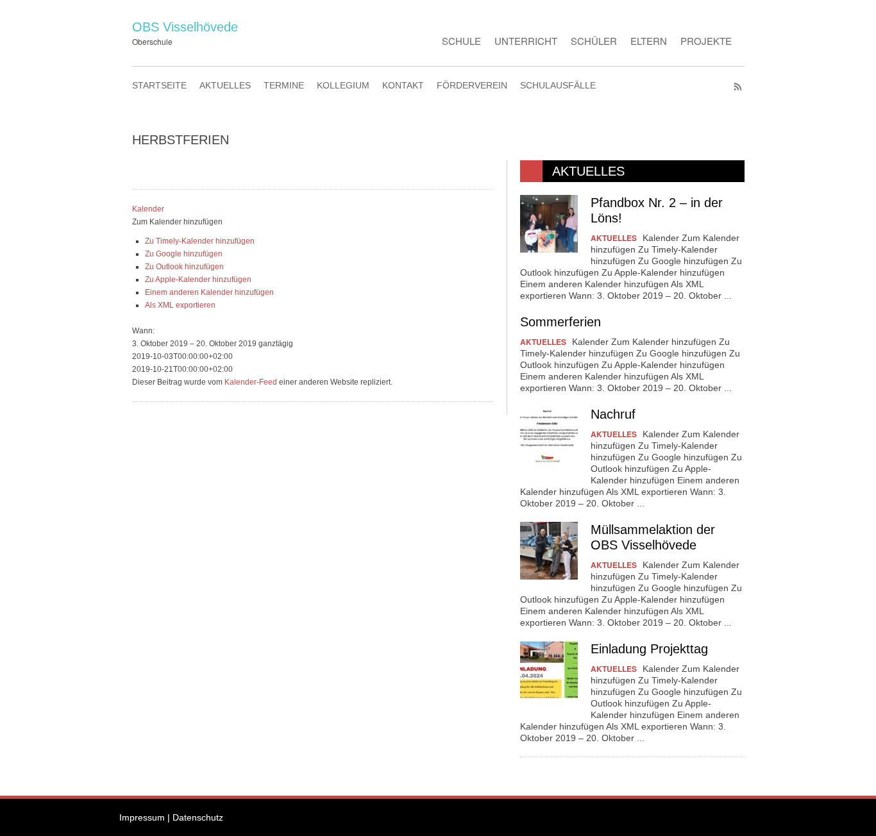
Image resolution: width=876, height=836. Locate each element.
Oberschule (152, 41)
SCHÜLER (594, 40)
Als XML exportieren (180, 305)
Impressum (142, 817)
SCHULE (461, 40)
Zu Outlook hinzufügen (184, 266)
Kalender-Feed (250, 382)
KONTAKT (403, 85)
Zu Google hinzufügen (184, 253)
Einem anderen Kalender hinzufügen (209, 292)
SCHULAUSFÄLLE (558, 85)
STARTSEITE (159, 85)
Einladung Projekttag (649, 649)
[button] (177, 221)
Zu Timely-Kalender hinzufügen (200, 241)
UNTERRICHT (525, 40)
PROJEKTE (706, 40)
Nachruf (613, 414)
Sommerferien (560, 322)
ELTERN (648, 40)
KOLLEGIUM (343, 85)
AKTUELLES (225, 85)
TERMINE (284, 85)
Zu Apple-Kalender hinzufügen (198, 279)
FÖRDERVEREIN (472, 85)
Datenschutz (198, 817)
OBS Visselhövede (185, 27)
